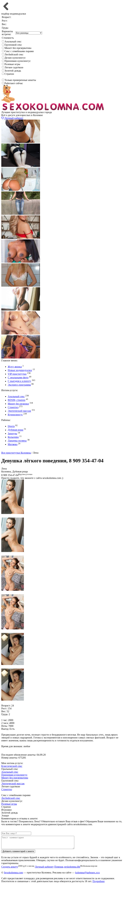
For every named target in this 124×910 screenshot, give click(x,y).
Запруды (12, 433)
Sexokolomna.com (13, 872)
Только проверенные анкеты (20, 80)
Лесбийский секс (14, 54)
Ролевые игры (12, 64)
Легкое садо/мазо (14, 67)
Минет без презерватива (18, 48)
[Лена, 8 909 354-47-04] (12, 513)
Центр (11, 426)
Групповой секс (13, 44)
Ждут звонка (15, 366)
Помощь (58, 866)
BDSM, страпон (16, 400)
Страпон (9, 74)
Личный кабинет (13, 118)
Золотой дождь (13, 70)
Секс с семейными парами (19, 51)
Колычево (13, 437)
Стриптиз (13, 407)
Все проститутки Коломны (16, 452)
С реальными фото (18, 377)
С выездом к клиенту (19, 381)
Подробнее (99, 881)
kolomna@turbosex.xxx (87, 872)
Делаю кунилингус (15, 57)
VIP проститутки (17, 374)
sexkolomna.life (72, 866)
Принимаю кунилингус (18, 61)
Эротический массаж (19, 411)
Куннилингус (15, 414)
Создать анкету (12, 449)
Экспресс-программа (19, 384)
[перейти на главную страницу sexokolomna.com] (52, 109)
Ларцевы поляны (17, 440)
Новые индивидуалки (20, 370)
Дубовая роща (15, 430)
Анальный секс (13, 41)
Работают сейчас (14, 83)
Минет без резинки (18, 403)
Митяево (12, 444)
